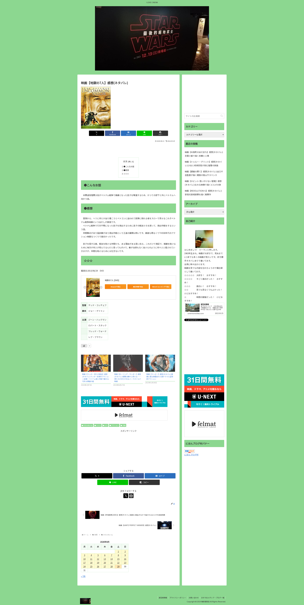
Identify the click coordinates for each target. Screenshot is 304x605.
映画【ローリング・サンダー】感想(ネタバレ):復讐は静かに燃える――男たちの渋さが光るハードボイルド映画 (127, 377)
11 (91, 558)
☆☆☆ (126, 173)
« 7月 (83, 576)
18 (91, 562)
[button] (160, 133)
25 (91, 566)
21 (111, 562)
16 (125, 558)
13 (105, 558)
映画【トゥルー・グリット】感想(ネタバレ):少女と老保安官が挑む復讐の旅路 (203, 163)
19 (98, 562)
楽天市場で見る (138, 287)
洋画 (124, 425)
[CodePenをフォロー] (131, 495)
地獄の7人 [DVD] (112, 280)
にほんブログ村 (191, 454)
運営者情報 (163, 597)
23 (125, 562)
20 (105, 562)
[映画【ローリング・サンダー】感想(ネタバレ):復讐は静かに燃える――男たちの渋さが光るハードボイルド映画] (128, 363)
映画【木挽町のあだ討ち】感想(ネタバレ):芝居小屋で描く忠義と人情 (204, 154)
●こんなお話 (129, 166)
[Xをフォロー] (125, 495)
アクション (115, 425)
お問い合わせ (194, 597)
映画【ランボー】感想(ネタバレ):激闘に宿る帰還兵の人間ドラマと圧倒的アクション (159, 376)
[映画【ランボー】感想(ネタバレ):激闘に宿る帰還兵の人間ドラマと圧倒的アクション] (160, 363)
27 (105, 566)
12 (98, 558)
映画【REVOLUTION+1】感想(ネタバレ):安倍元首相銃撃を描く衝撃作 (203, 192)
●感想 (126, 170)
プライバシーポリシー (178, 597)
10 (84, 558)
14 (111, 558)
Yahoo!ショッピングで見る (160, 287)
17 (84, 562)
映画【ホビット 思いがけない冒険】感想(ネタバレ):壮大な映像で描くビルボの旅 (203, 183)
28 (111, 566)
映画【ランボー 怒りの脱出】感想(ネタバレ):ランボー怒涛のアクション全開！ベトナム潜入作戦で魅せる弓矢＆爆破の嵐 (95, 377)
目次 (125, 161)
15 (118, 558)
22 (118, 562)
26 (98, 566)
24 (84, 566)
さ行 (106, 425)
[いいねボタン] (84, 346)
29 (118, 566)
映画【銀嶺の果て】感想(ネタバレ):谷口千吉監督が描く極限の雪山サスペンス (204, 173)
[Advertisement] (128, 149)
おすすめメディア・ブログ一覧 (212, 597)
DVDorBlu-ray (88, 425)
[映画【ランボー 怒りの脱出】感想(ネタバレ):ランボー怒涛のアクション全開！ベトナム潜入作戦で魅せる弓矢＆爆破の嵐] (96, 363)
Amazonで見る (116, 287)
